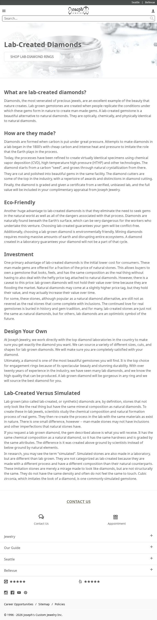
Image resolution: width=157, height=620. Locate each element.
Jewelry (9, 536)
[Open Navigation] (4, 10)
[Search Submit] (152, 18)
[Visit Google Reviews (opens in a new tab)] (41, 581)
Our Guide (12, 548)
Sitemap (44, 604)
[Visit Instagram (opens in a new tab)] (7, 592)
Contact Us (79, 501)
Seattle (9, 559)
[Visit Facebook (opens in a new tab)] (13, 592)
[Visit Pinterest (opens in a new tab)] (26, 592)
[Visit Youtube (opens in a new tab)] (20, 592)
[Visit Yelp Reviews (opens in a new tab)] (115, 581)
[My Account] (153, 10)
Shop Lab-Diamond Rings (32, 56)
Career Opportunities (18, 604)
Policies (60, 604)
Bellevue (10, 570)
